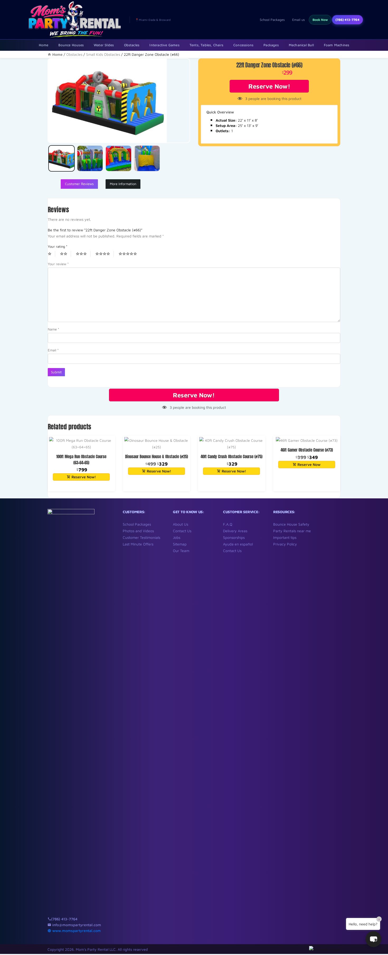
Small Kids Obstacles (103, 54)
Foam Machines (336, 45)
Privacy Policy (285, 544)
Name (53, 329)
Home (44, 45)
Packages (271, 45)
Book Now (320, 20)
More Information (123, 184)
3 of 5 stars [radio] (83, 254)
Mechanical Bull (301, 45)
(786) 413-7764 (347, 20)
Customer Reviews (79, 184)
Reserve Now (308, 464)
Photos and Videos (138, 531)
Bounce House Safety (291, 524)
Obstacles (132, 45)
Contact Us (182, 531)
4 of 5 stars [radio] (104, 254)
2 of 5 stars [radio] (65, 254)
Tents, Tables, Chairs (206, 45)
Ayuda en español (238, 544)
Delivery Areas (235, 531)
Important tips (284, 537)
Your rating (57, 246)
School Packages (272, 20)
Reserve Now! (269, 86)
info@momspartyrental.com (76, 924)
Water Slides (104, 45)
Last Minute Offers (138, 544)
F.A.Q (227, 524)
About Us (180, 524)
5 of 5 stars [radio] (130, 254)
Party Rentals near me (292, 531)
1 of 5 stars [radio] (51, 254)
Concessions (243, 45)
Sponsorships (234, 537)
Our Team (181, 550)
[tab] (79, 184)
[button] (373, 939)
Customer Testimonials (141, 537)
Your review (58, 264)
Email (53, 350)
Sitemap (180, 544)
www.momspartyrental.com (76, 930)
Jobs (176, 537)
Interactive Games (164, 45)
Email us (298, 20)
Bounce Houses (71, 45)
